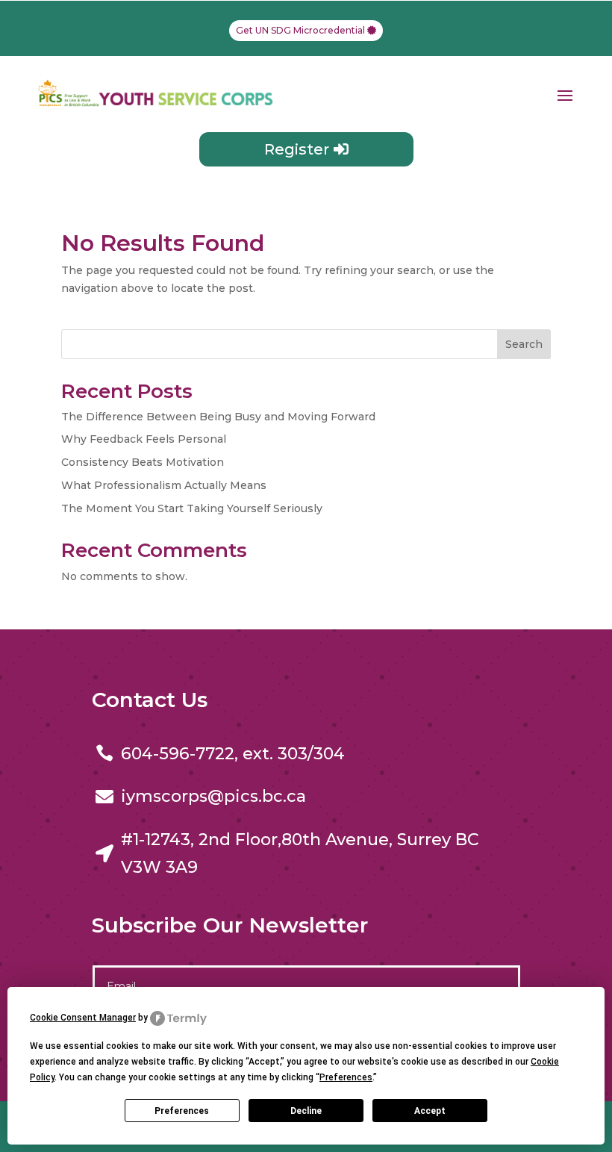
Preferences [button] (345, 1077)
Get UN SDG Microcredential (300, 30)
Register (296, 149)
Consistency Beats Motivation (142, 462)
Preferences (181, 1111)
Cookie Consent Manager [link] (83, 1017)
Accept (430, 1111)
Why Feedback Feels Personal (143, 439)
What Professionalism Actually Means (163, 485)
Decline (306, 1111)
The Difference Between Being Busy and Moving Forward (218, 416)
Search (524, 344)
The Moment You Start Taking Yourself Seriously (191, 508)
